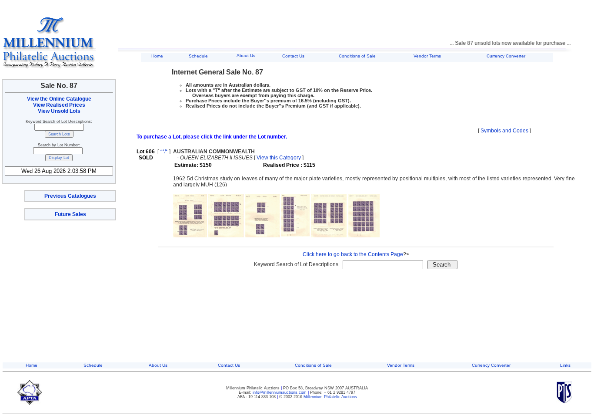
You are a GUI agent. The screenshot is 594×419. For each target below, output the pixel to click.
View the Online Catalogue (59, 99)
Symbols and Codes (504, 131)
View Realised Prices (59, 105)
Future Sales (70, 214)
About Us (246, 55)
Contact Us (293, 56)
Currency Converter (506, 56)
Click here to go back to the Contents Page (353, 254)
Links (565, 365)
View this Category (279, 158)
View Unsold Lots (59, 111)
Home (157, 56)
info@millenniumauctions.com (280, 392)
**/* (164, 152)
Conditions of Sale (357, 56)
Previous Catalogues (70, 196)
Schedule (198, 56)
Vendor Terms (427, 56)
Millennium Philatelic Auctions (330, 397)
